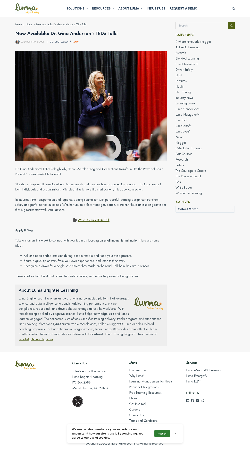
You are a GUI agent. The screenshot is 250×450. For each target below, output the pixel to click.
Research (182, 159)
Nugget (181, 142)
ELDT (179, 75)
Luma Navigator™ (187, 114)
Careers (134, 409)
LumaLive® (183, 131)
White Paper (184, 187)
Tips (178, 182)
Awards (181, 53)
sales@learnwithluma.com (89, 371)
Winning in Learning (189, 193)
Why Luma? (137, 375)
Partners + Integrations (144, 387)
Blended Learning (187, 58)
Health (180, 86)
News (75, 41)
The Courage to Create (191, 170)
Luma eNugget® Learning (203, 370)
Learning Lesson (186, 103)
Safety (180, 165)
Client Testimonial (187, 64)
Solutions (75, 8)
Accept (162, 433)
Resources (101, 8)
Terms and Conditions (143, 420)
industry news (184, 97)
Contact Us (136, 415)
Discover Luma (138, 370)
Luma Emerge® (196, 375)
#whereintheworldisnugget (193, 41)
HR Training (183, 92)
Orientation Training (189, 148)
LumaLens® (183, 125)
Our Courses (184, 154)
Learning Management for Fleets (150, 381)
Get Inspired (137, 404)
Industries (156, 8)
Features (181, 81)
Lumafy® (181, 120)
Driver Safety (184, 69)
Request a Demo (183, 8)
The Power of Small (188, 176)
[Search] (233, 8)
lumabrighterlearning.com (36, 339)
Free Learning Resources (145, 392)
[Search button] (231, 25)
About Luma (128, 8)
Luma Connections (187, 109)
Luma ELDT (193, 381)
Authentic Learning (188, 47)
